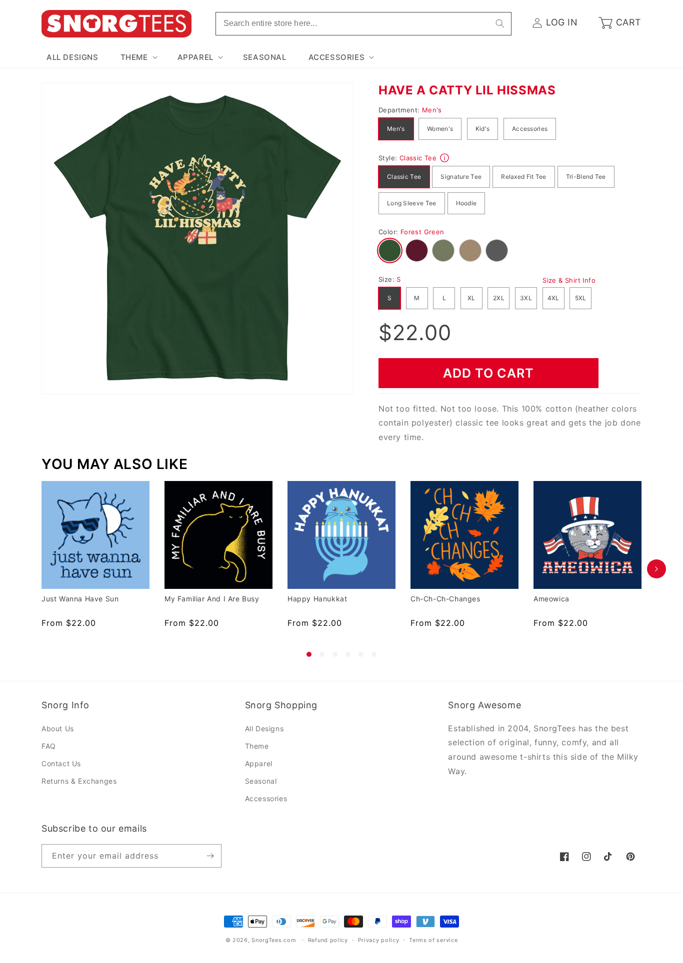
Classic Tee (404, 176)
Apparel (258, 763)
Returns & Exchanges (79, 781)
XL (472, 298)
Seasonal (261, 781)
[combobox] (363, 23)
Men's (396, 128)
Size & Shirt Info (569, 280)
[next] (656, 569)
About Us (58, 728)
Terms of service (433, 940)
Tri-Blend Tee (586, 176)
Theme (257, 746)
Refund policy (328, 940)
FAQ (49, 746)
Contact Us (61, 763)
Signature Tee (461, 176)
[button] (138, 57)
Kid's (483, 128)
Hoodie (466, 203)
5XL (580, 298)
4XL (554, 298)
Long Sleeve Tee (411, 203)
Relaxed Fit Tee (523, 176)
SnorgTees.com (274, 940)
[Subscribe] (210, 856)
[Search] (500, 23)
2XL (498, 298)
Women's (440, 128)
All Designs (264, 728)
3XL (526, 298)
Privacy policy (379, 940)
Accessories (530, 128)
